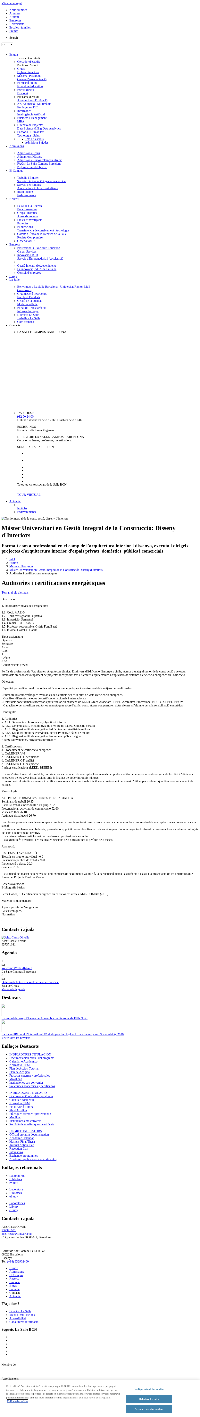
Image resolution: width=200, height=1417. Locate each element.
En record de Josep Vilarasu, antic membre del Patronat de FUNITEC (45, 1018)
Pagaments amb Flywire (32, 167)
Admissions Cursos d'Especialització (39, 160)
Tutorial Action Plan (21, 1145)
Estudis (13, 54)
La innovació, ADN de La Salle (36, 269)
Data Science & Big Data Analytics (39, 128)
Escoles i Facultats (28, 297)
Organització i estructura (32, 293)
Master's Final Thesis (22, 1141)
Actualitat (15, 501)
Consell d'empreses (29, 272)
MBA (20, 121)
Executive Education (30, 86)
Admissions (16, 146)
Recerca (14, 198)
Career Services (27, 251)
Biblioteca (15, 1179)
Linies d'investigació (29, 219)
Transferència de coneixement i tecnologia (43, 230)
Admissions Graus (28, 153)
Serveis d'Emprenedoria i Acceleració (40, 258)
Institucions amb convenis (25, 1120)
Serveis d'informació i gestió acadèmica (41, 181)
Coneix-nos (24, 290)
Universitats (16, 24)
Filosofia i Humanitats (30, 132)
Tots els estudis (34, 139)
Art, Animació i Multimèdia (34, 103)
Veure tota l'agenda (13, 989)
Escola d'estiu (25, 89)
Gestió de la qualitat (29, 300)
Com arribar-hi (26, 321)
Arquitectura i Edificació (32, 100)
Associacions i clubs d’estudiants (37, 188)
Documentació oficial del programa (31, 1096)
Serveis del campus (29, 184)
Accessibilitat (17, 1318)
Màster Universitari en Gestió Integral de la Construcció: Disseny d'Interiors (56, 569)
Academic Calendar (21, 1138)
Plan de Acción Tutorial (23, 1068)
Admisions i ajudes (36, 142)
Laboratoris (16, 1189)
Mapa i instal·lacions (22, 1314)
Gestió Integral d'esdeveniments (36, 265)
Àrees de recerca (27, 216)
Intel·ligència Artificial (31, 114)
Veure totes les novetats (16, 1037)
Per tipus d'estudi (27, 65)
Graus (21, 68)
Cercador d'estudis (28, 61)
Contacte (14, 325)
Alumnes (15, 13)
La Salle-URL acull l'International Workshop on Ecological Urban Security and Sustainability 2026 (63, 1034)
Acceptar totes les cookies (149, 1408)
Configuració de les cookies (149, 1389)
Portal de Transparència (31, 307)
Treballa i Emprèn (28, 177)
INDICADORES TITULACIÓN (30, 1054)
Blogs (13, 276)
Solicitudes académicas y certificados (32, 1086)
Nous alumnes (18, 10)
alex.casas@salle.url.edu (17, 1233)
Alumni (14, 17)
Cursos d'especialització (31, 79)
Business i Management (31, 118)
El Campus (16, 170)
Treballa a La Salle (28, 318)
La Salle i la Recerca (30, 205)
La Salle (14, 279)
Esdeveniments (26, 195)
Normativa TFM (19, 1065)
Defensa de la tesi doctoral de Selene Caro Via (30, 982)
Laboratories (17, 1203)
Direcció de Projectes (30, 125)
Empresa (14, 244)
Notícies (22, 508)
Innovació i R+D (27, 255)
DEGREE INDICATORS (25, 1131)
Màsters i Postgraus (29, 75)
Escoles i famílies (20, 27)
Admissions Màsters (29, 156)
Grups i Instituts (27, 212)
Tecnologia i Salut (28, 135)
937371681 (9, 1230)
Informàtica (24, 111)
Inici (12, 559)
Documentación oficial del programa (31, 1058)
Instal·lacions (25, 191)
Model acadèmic (27, 304)
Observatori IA (26, 241)
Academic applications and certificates (32, 1159)
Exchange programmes (23, 1155)
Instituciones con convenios (26, 1082)
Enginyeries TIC (27, 107)
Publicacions (25, 227)
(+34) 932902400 (18, 1261)
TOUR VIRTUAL (29, 494)
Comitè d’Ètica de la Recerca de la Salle (42, 234)
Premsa (13, 31)
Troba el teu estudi (28, 58)
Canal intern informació (23, 1321)
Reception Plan (18, 1148)
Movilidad (15, 1079)
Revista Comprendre (30, 237)
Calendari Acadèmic (21, 1099)
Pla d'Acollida (18, 1110)
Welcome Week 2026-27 (17, 968)
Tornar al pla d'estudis (15, 592)
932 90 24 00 (25, 416)
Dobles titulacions (28, 72)
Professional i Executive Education (38, 248)
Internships (16, 1152)
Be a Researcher (27, 209)
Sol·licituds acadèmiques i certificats (31, 1124)
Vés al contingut (12, 3)
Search (13, 37)
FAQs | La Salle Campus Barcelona (39, 163)
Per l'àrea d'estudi (28, 96)
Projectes (22, 223)
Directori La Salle (28, 314)
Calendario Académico (23, 1061)
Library (14, 1206)
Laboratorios (17, 1175)
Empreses (15, 20)
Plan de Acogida (19, 1072)
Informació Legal (27, 311)
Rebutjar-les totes (149, 1398)
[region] (100, 1398)
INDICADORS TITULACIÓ (28, 1092)
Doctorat (22, 93)
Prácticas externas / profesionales (29, 1075)
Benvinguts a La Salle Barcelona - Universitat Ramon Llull (53, 286)
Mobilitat (15, 1117)
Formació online (27, 82)
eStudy (13, 1182)
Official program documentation (29, 1134)
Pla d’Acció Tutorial (21, 1106)
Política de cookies (17, 1401)
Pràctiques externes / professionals (30, 1113)
